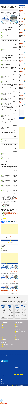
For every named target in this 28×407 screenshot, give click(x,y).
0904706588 (21, 10)
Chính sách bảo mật (17, 368)
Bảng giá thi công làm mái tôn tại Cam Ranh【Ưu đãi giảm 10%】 (14, 281)
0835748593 (21, 84)
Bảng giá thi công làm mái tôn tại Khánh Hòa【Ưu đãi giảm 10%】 (14, 271)
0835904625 (21, 95)
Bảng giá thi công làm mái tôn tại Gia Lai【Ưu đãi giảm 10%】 (14, 291)
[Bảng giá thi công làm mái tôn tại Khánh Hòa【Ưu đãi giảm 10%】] (14, 267)
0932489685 (21, 43)
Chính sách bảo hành (17, 370)
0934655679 (21, 101)
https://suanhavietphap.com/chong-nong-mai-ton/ (10, 212)
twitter (3, 379)
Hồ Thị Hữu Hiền (17, 355)
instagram (4, 383)
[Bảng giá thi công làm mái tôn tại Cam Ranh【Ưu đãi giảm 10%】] (14, 277)
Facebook (4, 377)
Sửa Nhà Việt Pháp (8, 236)
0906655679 (4, 339)
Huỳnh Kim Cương (17, 356)
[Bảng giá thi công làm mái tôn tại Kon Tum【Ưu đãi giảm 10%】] (5, 287)
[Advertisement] (9, 229)
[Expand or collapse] (17, 10)
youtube (3, 381)
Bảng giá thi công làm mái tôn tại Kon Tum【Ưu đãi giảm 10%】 (5, 291)
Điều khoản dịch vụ (17, 367)
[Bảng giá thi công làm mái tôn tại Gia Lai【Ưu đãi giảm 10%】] (14, 287)
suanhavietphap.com (9, 206)
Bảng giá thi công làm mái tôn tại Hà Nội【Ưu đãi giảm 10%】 (4, 271)
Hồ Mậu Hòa (16, 353)
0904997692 (21, 54)
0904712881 (21, 49)
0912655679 (17, 326)
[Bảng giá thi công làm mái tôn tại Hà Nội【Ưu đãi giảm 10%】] (5, 267)
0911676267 (17, 339)
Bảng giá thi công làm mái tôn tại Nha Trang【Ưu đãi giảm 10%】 (4, 281)
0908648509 (21, 32)
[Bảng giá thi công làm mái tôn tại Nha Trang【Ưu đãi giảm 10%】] (5, 277)
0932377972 (21, 21)
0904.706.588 (15, 198)
